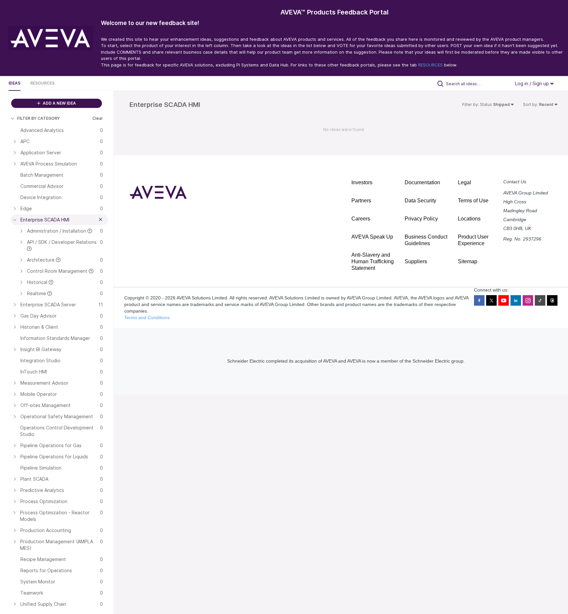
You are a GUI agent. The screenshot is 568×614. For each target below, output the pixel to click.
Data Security (420, 200)
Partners (361, 200)
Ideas (14, 83)
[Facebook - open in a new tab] (479, 300)
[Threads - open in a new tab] (552, 300)
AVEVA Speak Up (372, 237)
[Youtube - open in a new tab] (503, 300)
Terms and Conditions (147, 317)
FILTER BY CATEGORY (38, 118)
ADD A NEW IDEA (59, 103)
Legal (464, 182)
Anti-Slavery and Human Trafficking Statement (372, 261)
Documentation (422, 182)
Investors (361, 182)
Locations (469, 218)
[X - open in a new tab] (491, 300)
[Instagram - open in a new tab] (528, 300)
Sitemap (467, 261)
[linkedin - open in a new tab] (515, 300)
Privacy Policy (421, 218)
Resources (42, 83)
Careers (360, 218)
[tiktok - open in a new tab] (540, 300)
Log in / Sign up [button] (532, 83)
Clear (97, 118)
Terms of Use (473, 200)
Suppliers (416, 261)
